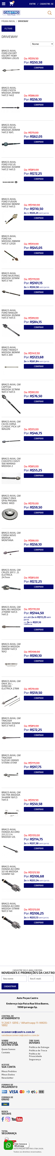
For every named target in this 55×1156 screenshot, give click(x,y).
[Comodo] (10, 1137)
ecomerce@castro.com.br (19, 1031)
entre (32, 4)
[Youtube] (17, 1119)
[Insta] (8, 1119)
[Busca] (49, 13)
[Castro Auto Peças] (22, 13)
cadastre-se (46, 4)
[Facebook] (3, 1119)
